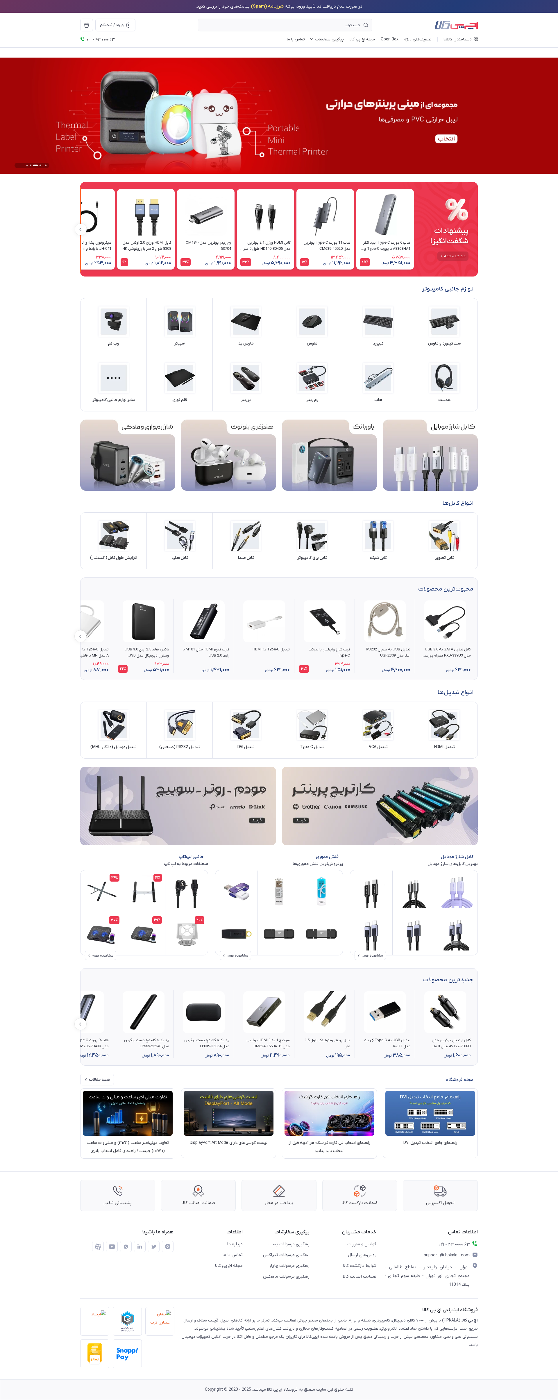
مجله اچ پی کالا (229, 1266)
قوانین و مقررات (361, 1244)
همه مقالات (99, 1079)
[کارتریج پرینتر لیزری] (380, 806)
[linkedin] (140, 1246)
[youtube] (112, 1246)
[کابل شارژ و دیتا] (430, 455)
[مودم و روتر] (178, 806)
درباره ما (235, 1244)
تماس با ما (232, 1255)
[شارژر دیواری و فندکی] (127, 455)
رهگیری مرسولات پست (289, 1244)
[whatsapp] (126, 1246)
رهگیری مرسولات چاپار (289, 1266)
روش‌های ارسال (362, 1255)
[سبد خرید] (86, 25)
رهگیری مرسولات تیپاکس (286, 1255)
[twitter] (154, 1246)
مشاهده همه (455, 256)
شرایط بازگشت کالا (359, 1266)
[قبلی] (414, 229)
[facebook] (98, 1246)
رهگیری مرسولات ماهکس (286, 1276)
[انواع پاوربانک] (329, 455)
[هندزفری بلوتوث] (228, 455)
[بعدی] (81, 229)
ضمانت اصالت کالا (359, 1276)
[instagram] (168, 1246)
